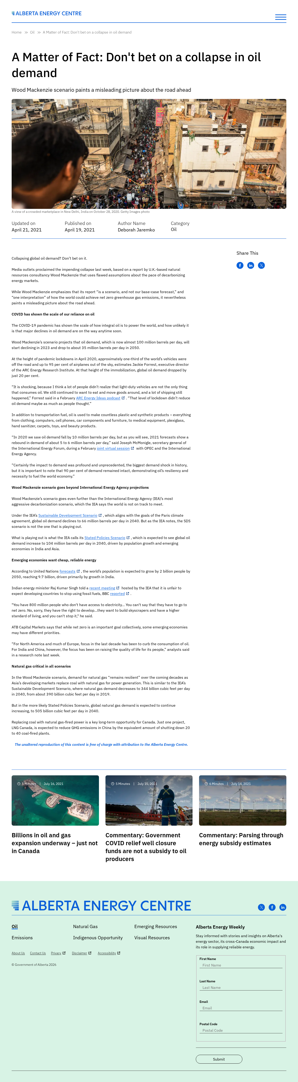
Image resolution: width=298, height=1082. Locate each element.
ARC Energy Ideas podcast (98, 398)
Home (17, 32)
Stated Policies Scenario (105, 537)
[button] (280, 16)
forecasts (67, 571)
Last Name (207, 981)
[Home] (46, 14)
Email (204, 1002)
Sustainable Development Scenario (67, 515)
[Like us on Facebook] (272, 907)
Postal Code (208, 1024)
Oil (32, 32)
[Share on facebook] (240, 265)
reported (117, 593)
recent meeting (102, 588)
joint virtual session (113, 448)
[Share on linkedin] (250, 265)
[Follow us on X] (261, 907)
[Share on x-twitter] (261, 265)
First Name (208, 959)
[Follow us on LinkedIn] (282, 907)
